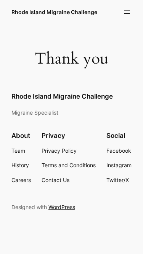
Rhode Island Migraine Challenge (54, 12)
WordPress (61, 207)
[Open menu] (127, 12)
